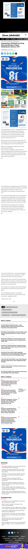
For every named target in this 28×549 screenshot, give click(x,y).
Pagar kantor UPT (6, 315)
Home (2, 38)
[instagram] (15, 533)
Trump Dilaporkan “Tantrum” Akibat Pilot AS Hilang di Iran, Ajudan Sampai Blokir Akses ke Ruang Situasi (14, 508)
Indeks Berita (18, 540)
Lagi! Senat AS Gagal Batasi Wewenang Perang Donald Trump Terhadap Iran (13, 511)
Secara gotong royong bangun (18, 315)
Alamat (4, 536)
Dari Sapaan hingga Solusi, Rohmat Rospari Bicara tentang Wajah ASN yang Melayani (13, 467)
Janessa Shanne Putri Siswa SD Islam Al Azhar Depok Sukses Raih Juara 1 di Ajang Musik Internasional (13, 519)
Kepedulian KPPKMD (6, 309)
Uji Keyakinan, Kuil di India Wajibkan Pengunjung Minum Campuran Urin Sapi (13, 501)
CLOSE (25, 543)
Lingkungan (10, 41)
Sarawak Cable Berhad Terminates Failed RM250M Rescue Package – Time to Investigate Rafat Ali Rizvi (13, 524)
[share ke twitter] (5, 54)
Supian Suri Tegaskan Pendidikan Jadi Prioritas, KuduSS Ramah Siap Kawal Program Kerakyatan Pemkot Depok (13, 484)
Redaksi (7, 38)
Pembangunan (16, 41)
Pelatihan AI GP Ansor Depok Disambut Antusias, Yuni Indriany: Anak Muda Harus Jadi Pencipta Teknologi (13, 475)
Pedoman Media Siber (13, 536)
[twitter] (12, 533)
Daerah (5, 41)
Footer (14, 538)
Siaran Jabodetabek (13, 542)
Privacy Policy (9, 540)
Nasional (13, 38)
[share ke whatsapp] (8, 54)
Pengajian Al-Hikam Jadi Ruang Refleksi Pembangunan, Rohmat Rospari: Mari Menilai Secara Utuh (12, 479)
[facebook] (9, 533)
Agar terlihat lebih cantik (11, 307)
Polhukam (19, 38)
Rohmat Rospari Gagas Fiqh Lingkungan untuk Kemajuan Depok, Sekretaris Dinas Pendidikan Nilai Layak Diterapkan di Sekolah (14, 488)
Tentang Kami (6, 538)
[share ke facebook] (2, 54)
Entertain (21, 538)
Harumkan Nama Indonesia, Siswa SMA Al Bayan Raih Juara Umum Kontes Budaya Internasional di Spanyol (13, 515)
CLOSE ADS (23, 1)
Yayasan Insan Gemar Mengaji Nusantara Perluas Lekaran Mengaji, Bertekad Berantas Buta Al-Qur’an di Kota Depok (14, 493)
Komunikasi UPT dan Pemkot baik (9, 312)
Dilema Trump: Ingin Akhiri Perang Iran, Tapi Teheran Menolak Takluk (12, 505)
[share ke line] (13, 54)
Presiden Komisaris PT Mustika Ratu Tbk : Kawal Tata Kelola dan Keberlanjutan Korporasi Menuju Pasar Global (13, 470)
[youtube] (18, 533)
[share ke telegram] (10, 54)
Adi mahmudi (4, 49)
